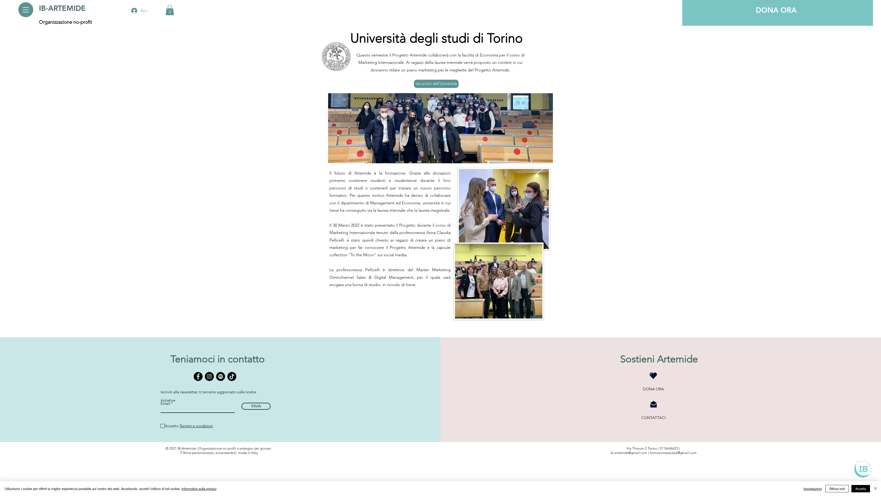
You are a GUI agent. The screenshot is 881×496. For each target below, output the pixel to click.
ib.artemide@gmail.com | (630, 453)
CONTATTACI (653, 417)
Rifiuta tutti (837, 488)
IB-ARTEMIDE (62, 8)
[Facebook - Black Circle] (198, 376)
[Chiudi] (875, 488)
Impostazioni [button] (812, 488)
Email (165, 404)
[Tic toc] (231, 376)
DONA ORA (653, 389)
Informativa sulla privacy (199, 488)
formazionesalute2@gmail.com (673, 453)
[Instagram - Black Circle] (209, 376)
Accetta (860, 488)
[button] (25, 9)
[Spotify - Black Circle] (220, 376)
